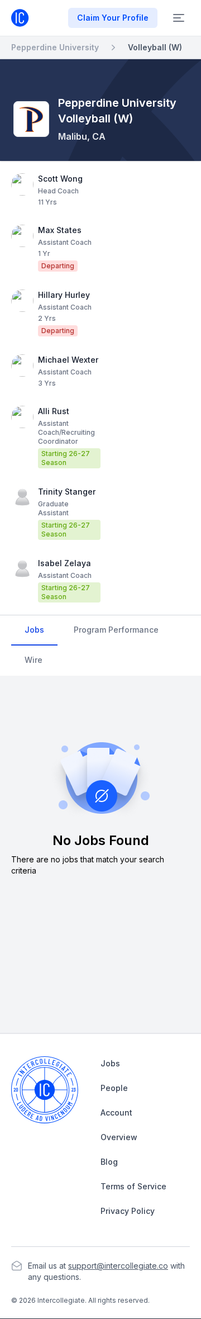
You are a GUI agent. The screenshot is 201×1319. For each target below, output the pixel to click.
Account (116, 1112)
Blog (109, 1161)
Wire (33, 660)
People (114, 1088)
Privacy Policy (127, 1211)
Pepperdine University (55, 47)
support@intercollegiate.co (118, 1265)
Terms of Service (133, 1186)
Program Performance (116, 629)
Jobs (34, 629)
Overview (118, 1137)
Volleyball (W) (155, 47)
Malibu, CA (82, 136)
